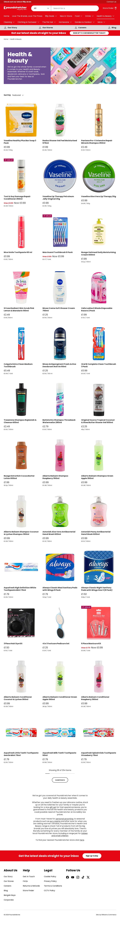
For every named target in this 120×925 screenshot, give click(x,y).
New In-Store (66, 16)
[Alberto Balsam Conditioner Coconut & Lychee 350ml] (21, 676)
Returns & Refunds (31, 886)
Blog (114, 27)
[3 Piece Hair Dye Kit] (21, 623)
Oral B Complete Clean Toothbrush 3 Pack (98, 365)
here (82, 840)
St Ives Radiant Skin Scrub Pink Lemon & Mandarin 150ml (19, 309)
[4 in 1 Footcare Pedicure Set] (60, 623)
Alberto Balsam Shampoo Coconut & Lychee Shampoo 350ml (21, 533)
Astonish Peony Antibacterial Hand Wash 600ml (96, 533)
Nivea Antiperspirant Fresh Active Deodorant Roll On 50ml (59, 365)
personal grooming (64, 818)
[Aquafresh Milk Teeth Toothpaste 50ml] (60, 732)
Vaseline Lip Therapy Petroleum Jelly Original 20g (58, 197)
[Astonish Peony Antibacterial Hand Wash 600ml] (98, 511)
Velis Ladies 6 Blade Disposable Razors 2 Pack (96, 309)
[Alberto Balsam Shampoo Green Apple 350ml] (98, 455)
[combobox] (65, 8)
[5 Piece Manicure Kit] (98, 623)
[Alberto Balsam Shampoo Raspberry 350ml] (60, 455)
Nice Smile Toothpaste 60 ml (18, 252)
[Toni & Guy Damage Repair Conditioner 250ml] (21, 176)
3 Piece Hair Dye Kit (13, 643)
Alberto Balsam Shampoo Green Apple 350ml (97, 477)
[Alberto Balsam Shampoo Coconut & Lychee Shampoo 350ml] (21, 511)
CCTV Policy (49, 890)
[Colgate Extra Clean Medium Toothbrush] (21, 343)
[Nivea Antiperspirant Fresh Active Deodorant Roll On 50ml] (60, 343)
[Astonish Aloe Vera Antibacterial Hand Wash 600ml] (60, 511)
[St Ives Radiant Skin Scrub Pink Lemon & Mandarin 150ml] (21, 287)
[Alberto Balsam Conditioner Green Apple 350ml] (60, 676)
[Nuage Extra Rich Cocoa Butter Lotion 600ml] (21, 455)
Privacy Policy (50, 881)
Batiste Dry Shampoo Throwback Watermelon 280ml (59, 421)
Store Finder (28, 890)
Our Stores (47, 27)
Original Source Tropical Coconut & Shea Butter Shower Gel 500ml (98, 421)
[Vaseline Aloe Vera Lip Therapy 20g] (98, 176)
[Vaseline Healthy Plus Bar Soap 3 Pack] (21, 120)
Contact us (111, 2)
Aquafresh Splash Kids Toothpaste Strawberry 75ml (98, 754)
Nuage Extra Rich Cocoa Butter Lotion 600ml (19, 477)
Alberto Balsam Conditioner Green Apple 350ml (60, 698)
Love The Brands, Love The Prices (27, 16)
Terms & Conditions (53, 886)
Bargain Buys (9, 895)
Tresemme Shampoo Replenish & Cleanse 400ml (20, 421)
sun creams (55, 821)
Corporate (9, 900)
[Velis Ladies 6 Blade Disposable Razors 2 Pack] (98, 287)
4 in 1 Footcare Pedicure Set (56, 643)
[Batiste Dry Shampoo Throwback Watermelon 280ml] (60, 399)
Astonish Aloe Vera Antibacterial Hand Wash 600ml (59, 533)
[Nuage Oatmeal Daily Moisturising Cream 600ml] (98, 231)
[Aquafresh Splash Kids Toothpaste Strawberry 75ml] (98, 732)
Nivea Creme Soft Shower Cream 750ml (59, 309)
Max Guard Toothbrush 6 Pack (58, 252)
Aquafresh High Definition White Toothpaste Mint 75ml (20, 588)
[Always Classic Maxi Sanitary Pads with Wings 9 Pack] (60, 567)
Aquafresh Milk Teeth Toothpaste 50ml (59, 754)
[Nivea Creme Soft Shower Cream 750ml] (60, 287)
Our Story (12, 27)
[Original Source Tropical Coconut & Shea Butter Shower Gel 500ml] (98, 399)
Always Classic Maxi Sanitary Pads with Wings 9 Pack (60, 588)
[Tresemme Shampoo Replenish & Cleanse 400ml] (21, 399)
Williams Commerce (108, 915)
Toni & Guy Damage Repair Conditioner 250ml (17, 197)
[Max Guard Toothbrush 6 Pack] (60, 231)
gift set (53, 807)
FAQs (25, 881)
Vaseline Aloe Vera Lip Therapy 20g (98, 196)
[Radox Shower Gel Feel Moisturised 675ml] (60, 120)
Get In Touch (29, 876)
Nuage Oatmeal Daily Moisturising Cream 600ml (98, 253)
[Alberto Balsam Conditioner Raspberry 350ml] (98, 676)
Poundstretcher (14, 915)
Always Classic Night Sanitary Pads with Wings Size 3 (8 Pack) (96, 588)
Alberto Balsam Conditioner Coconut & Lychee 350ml (18, 698)
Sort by (7, 95)
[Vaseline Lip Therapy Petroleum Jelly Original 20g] (60, 176)
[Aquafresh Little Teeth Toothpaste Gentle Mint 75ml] (21, 732)
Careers (82, 27)
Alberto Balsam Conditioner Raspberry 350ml (95, 698)
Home (6, 16)
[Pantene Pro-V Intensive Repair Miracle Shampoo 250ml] (98, 120)
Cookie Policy (50, 876)
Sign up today (92, 856)
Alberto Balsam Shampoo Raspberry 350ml (55, 477)
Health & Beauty (16, 39)
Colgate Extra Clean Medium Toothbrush (18, 365)
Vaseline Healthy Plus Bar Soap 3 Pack (20, 141)
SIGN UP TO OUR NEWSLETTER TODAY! (89, 33)
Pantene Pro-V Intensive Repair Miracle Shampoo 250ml (96, 141)
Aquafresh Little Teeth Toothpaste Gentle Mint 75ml (21, 754)
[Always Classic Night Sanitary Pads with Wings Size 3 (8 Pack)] (98, 567)
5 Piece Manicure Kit (91, 643)
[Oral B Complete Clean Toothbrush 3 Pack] (98, 343)
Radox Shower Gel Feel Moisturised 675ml (60, 141)
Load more (60, 780)
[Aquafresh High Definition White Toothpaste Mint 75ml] (21, 567)
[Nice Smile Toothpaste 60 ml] (21, 231)
